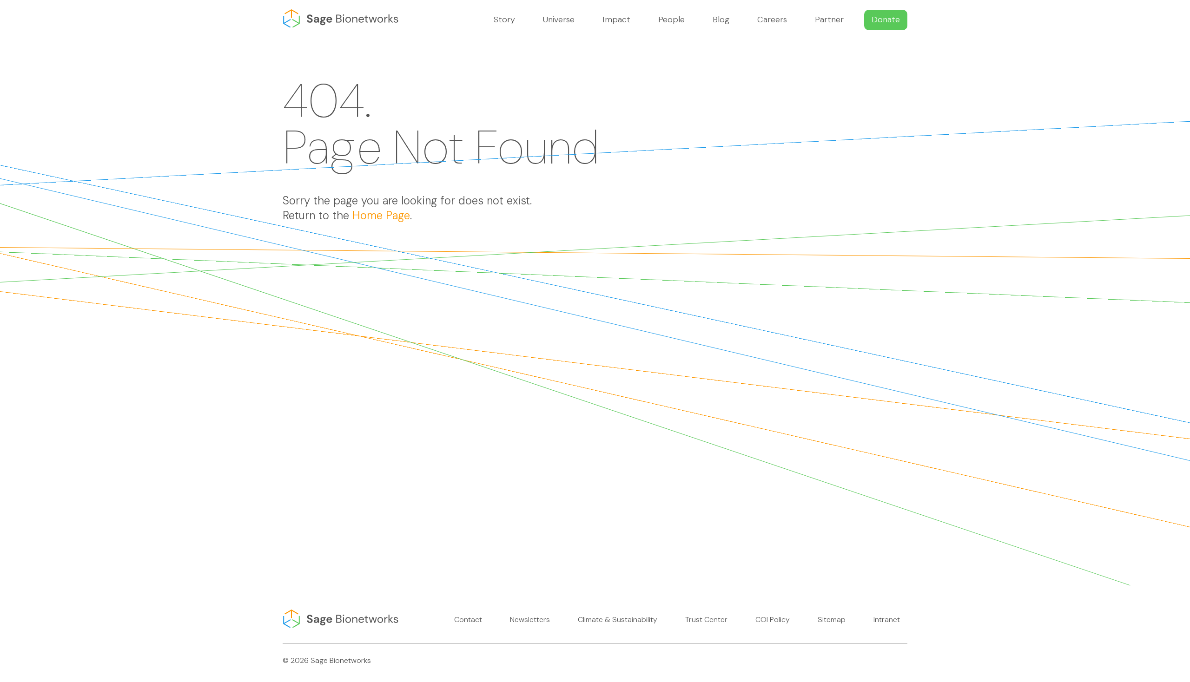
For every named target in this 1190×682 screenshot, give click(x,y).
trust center (706, 619)
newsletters (530, 619)
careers (772, 19)
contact (468, 619)
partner (829, 19)
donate (886, 19)
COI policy (772, 619)
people (671, 19)
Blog (721, 19)
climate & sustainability (617, 619)
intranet (886, 619)
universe (559, 19)
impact (616, 19)
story (504, 19)
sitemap (832, 619)
